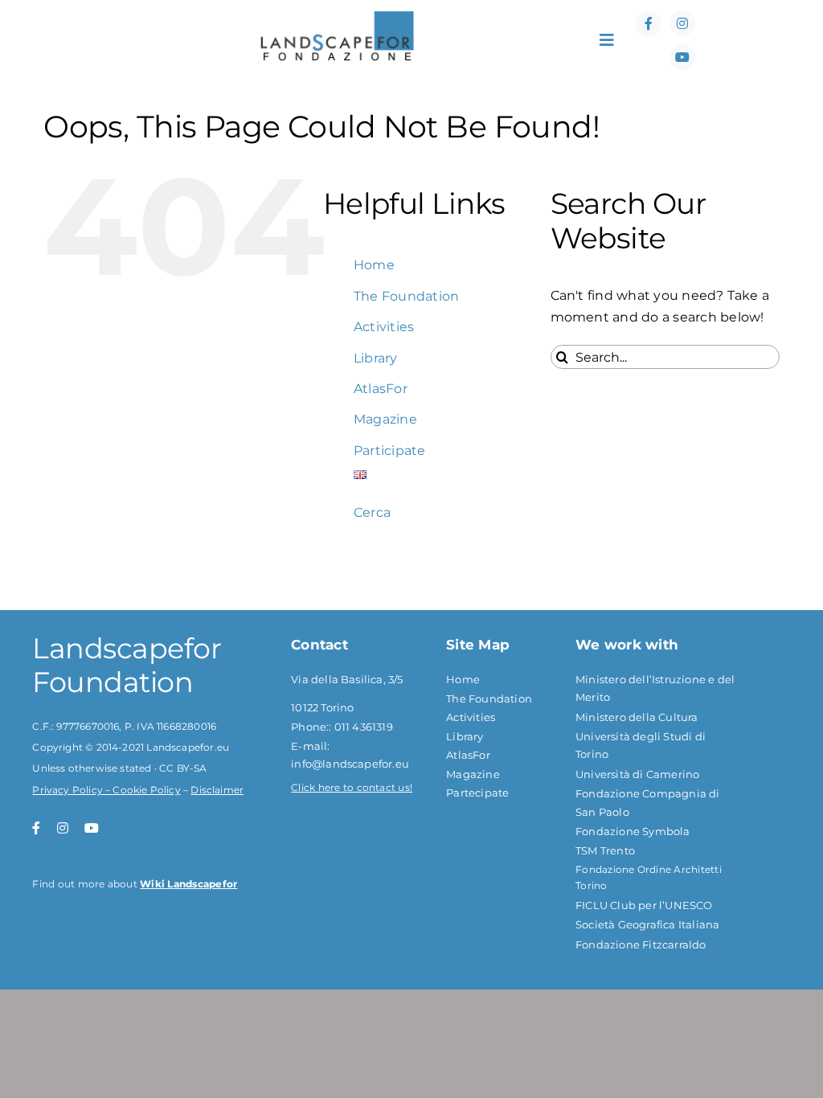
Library (376, 358)
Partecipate (477, 792)
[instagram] (682, 23)
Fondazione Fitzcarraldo (640, 944)
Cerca (372, 512)
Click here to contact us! (351, 787)
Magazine (385, 419)
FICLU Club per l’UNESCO (644, 905)
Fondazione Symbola (632, 831)
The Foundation (406, 296)
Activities (384, 326)
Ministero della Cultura (636, 717)
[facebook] (648, 23)
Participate (390, 450)
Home (374, 264)
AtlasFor (380, 388)
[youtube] (682, 57)
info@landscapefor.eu (350, 763)
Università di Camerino (637, 774)
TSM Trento (605, 850)
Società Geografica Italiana (647, 924)
